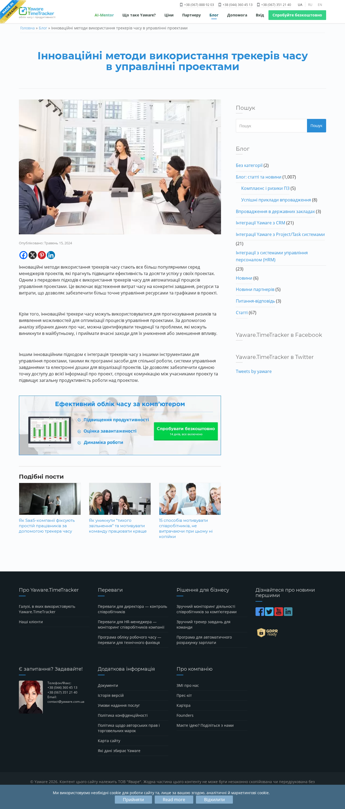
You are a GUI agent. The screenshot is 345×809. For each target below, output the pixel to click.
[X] (33, 255)
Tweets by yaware (254, 371)
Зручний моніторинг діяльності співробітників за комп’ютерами (207, 609)
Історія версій (111, 695)
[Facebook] (23, 255)
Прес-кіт (184, 695)
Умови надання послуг (119, 705)
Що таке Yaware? (139, 15)
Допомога (237, 15)
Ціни (169, 15)
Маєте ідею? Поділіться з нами (205, 725)
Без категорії (249, 165)
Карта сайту (109, 740)
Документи (108, 685)
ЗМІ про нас (188, 685)
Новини (244, 278)
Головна (27, 27)
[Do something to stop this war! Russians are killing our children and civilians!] (13, 12)
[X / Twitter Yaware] (269, 614)
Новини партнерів (255, 289)
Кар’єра (184, 705)
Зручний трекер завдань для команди (203, 624)
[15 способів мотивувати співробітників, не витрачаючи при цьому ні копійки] (190, 503)
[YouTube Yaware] (279, 614)
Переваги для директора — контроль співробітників (132, 609)
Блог (214, 15)
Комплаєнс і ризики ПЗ (265, 188)
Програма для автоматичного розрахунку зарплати (204, 640)
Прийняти (133, 800)
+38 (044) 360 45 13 (237, 4)
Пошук (316, 125)
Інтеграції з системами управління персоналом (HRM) (272, 256)
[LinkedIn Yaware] (288, 614)
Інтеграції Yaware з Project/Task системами (280, 234)
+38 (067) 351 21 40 (275, 4)
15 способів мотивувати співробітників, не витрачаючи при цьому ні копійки (186, 528)
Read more (174, 800)
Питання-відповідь (255, 301)
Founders (185, 715)
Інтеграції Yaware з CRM (260, 223)
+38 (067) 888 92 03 (198, 4)
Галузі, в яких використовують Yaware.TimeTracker (47, 609)
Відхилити (214, 800)
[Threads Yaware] (293, 614)
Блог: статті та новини (258, 177)
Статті (242, 313)
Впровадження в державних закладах (275, 211)
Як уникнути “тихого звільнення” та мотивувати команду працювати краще (118, 526)
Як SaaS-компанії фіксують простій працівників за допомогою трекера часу (47, 526)
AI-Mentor (104, 15)
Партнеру (191, 15)
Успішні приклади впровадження (276, 200)
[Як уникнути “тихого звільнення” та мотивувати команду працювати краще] (120, 503)
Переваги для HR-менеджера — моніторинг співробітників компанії (131, 624)
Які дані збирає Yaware (119, 750)
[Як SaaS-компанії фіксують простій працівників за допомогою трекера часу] (50, 503)
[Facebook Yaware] (260, 614)
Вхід (260, 15)
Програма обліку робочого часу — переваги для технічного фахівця (129, 640)
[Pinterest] (42, 255)
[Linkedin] (51, 255)
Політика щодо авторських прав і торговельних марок (129, 728)
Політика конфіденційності (123, 715)
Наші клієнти (31, 621)
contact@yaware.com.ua (65, 701)
